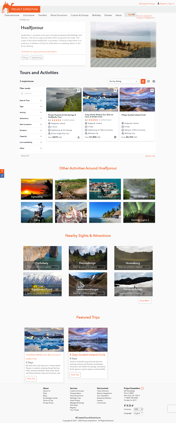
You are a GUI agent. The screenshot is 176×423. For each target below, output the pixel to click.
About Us (46, 391)
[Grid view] (143, 81)
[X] (127, 405)
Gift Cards (74, 405)
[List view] (153, 81)
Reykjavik (150, 17)
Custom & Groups (77, 391)
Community (101, 403)
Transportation (75, 393)
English (137, 413)
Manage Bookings (77, 403)
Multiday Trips (75, 398)
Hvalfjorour (25, 19)
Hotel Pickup (75, 400)
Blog (45, 396)
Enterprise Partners (104, 398)
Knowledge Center (50, 398)
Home (139, 16)
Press (45, 393)
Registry (73, 408)
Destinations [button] (11, 15)
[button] (2, 171)
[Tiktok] (132, 405)
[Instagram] (130, 405)
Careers (100, 400)
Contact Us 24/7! (130, 400)
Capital (140, 17)
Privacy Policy (48, 403)
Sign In (171, 3)
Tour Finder (74, 410)
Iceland (148, 16)
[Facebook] (125, 405)
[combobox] (138, 413)
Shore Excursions (76, 396)
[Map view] (148, 81)
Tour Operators (103, 396)
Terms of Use (48, 400)
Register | (164, 3)
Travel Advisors (103, 391)
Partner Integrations (104, 393)
